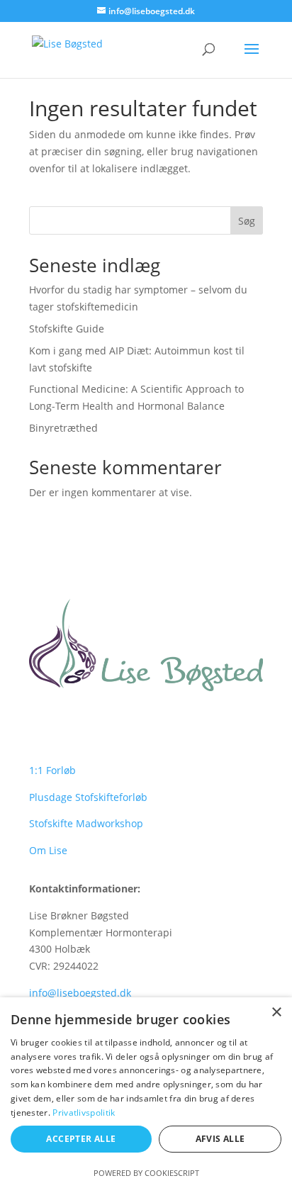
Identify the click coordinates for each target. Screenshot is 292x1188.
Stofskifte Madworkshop (86, 823)
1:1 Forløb (52, 770)
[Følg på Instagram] (68, 723)
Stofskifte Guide (66, 328)
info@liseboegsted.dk (80, 992)
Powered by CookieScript (146, 1172)
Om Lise (48, 850)
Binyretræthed (63, 428)
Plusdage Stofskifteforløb (88, 797)
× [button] (276, 1012)
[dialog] (146, 1092)
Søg (246, 221)
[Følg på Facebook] (40, 723)
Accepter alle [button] (81, 1139)
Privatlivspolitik (83, 1112)
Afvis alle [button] (220, 1139)
